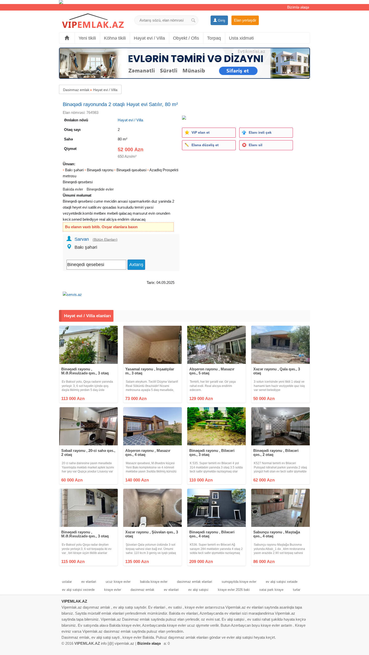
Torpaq (214, 38)
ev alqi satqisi (198, 590)
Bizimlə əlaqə (298, 7)
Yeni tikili (87, 38)
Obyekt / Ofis (186, 38)
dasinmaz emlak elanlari (194, 582)
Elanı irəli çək (260, 132)
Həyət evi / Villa (149, 38)
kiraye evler (112, 590)
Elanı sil (255, 145)
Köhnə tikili (115, 38)
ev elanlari (88, 582)
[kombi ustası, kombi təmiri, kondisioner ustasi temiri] (184, 2)
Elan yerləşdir (245, 20)
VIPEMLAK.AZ (74, 601)
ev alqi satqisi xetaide (281, 582)
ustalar (67, 582)
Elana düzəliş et (205, 145)
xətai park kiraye (271, 590)
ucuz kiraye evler (118, 582)
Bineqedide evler (100, 189)
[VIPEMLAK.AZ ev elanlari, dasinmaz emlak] (93, 21)
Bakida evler (73, 189)
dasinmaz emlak (142, 590)
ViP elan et (201, 132)
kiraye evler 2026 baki (234, 590)
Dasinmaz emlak (76, 90)
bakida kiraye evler (153, 582)
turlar (296, 590)
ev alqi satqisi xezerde (78, 590)
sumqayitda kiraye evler (239, 582)
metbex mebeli (106, 213)
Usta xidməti (241, 38)
